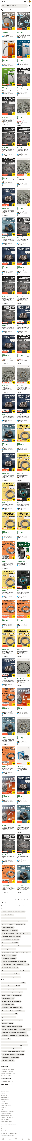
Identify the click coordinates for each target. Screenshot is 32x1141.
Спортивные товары (6, 1113)
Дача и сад (3, 1107)
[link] (13, 912)
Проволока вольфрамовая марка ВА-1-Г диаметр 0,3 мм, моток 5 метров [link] (8, 740)
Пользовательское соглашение (8, 1124)
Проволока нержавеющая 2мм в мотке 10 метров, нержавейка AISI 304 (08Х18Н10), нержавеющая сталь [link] (23, 798)
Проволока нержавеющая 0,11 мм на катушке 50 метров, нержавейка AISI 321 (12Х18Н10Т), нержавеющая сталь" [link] (23, 269)
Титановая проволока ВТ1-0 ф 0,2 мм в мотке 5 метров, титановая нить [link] (23, 240)
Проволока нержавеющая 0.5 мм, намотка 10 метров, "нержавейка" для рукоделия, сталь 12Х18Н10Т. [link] (8, 90)
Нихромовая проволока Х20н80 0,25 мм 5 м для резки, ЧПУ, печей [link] (7, 622)
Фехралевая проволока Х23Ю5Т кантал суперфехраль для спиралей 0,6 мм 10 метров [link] (7, 534)
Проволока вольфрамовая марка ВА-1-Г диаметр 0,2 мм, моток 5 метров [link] (8, 240)
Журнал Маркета (5, 1130)
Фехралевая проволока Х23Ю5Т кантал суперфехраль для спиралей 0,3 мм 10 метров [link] (23, 476)
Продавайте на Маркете (7, 1071)
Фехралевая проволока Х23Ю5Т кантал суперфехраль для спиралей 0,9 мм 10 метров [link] (8, 652)
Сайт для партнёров (6, 1075)
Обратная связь (5, 1126)
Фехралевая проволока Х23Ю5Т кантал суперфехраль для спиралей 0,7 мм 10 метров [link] (23, 534)
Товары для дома (5, 1099)
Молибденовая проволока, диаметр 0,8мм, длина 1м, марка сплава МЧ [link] (23, 593)
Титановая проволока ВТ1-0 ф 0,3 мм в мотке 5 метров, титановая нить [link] (8, 120)
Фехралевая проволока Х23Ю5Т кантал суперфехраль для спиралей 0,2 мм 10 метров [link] (23, 446)
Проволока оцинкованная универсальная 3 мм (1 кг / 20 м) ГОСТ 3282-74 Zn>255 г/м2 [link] (8, 828)
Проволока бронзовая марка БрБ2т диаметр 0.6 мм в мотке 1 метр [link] (23, 388)
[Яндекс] (12, 1135)
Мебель (3, 1089)
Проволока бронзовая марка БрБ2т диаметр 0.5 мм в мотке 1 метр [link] (23, 739)
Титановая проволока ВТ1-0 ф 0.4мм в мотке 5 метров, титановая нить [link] (23, 299)
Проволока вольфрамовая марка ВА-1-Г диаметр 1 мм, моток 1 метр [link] (23, 828)
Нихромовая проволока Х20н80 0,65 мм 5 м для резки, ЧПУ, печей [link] (22, 622)
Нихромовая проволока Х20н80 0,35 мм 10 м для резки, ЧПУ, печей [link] (8, 769)
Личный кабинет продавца (7, 1069)
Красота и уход (4, 1103)
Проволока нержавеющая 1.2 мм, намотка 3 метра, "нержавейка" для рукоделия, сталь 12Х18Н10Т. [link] (8, 62)
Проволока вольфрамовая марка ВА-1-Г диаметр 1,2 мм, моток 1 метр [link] (23, 888)
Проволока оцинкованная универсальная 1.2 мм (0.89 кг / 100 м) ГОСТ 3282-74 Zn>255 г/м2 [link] (8, 798)
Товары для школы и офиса (7, 1111)
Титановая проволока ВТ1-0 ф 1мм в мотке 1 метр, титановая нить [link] (8, 180)
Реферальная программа (7, 1081)
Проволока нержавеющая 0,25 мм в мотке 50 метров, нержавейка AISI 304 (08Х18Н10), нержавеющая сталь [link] (23, 328)
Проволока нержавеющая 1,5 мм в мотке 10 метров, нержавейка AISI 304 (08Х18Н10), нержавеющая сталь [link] (8, 681)
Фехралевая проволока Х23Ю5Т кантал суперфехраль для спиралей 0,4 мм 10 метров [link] (22, 652)
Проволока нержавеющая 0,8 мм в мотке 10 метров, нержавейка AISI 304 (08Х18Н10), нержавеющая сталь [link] (23, 417)
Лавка (9, 1139)
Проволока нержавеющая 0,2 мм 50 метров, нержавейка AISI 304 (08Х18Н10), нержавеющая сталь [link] (8, 357)
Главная (3, 1139)
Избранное (16, 1139)
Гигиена (3, 1093)
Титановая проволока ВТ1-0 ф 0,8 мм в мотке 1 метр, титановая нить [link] (8, 328)
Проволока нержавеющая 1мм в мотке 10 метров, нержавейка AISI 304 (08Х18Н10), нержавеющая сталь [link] (8, 269)
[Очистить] (26, 6)
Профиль (29, 1139)
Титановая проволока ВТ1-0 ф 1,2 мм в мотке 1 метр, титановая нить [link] (23, 90)
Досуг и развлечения (6, 1087)
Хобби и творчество (6, 1105)
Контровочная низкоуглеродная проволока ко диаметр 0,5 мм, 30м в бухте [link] (8, 388)
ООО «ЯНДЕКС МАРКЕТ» (11, 1133)
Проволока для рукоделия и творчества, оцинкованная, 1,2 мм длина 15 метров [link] (8, 34)
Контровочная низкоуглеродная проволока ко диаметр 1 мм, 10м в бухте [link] (22, 119)
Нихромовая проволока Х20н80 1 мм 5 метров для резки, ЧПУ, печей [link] (8, 888)
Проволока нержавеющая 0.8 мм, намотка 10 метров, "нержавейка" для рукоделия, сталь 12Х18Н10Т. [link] (23, 34)
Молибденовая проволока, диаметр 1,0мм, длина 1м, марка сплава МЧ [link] (23, 505)
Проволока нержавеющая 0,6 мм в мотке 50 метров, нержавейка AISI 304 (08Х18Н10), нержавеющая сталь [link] (8, 476)
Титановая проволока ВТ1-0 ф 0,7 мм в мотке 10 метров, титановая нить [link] (8, 150)
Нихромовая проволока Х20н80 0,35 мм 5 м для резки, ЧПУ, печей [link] (7, 564)
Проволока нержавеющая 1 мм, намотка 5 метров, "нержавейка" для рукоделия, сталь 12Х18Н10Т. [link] (23, 62)
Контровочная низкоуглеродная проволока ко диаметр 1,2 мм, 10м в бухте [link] (23, 210)
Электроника (4, 1095)
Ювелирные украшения (6, 1121)
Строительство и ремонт (7, 1117)
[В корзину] (14, 28)
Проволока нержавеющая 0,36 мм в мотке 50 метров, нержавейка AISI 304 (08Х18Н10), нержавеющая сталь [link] (8, 417)
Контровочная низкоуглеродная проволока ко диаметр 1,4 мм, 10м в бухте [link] (23, 180)
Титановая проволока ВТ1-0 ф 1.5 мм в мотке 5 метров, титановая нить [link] (8, 857)
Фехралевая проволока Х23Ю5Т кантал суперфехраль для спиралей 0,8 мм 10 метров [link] (7, 505)
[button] (30, 6)
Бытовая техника (5, 1091)
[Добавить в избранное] (14, 13)
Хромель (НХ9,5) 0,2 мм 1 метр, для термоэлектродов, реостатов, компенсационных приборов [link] (23, 681)
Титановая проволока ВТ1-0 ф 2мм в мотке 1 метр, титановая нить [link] (23, 150)
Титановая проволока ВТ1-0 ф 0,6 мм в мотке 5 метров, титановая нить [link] (8, 299)
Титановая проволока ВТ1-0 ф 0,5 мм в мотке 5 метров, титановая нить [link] (23, 357)
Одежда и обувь (5, 1097)
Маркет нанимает (5, 1128)
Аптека (3, 1101)
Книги (2, 1109)
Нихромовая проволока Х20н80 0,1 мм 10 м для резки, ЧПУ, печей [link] (7, 710)
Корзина (22, 1139)
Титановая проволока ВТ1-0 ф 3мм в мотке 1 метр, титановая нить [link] (23, 857)
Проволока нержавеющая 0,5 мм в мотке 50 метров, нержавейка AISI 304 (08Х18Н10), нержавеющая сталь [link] (8, 211)
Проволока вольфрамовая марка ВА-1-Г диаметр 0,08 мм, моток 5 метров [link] (8, 446)
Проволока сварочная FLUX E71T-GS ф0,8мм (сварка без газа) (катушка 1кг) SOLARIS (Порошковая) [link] (23, 769)
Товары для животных (6, 1115)
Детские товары (5, 1119)
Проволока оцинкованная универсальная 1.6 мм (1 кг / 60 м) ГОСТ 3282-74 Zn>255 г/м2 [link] (23, 710)
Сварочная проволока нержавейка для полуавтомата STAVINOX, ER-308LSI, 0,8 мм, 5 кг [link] (23, 564)
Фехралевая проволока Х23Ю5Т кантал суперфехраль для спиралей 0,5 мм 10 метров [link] (8, 593)
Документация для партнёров (8, 1073)
